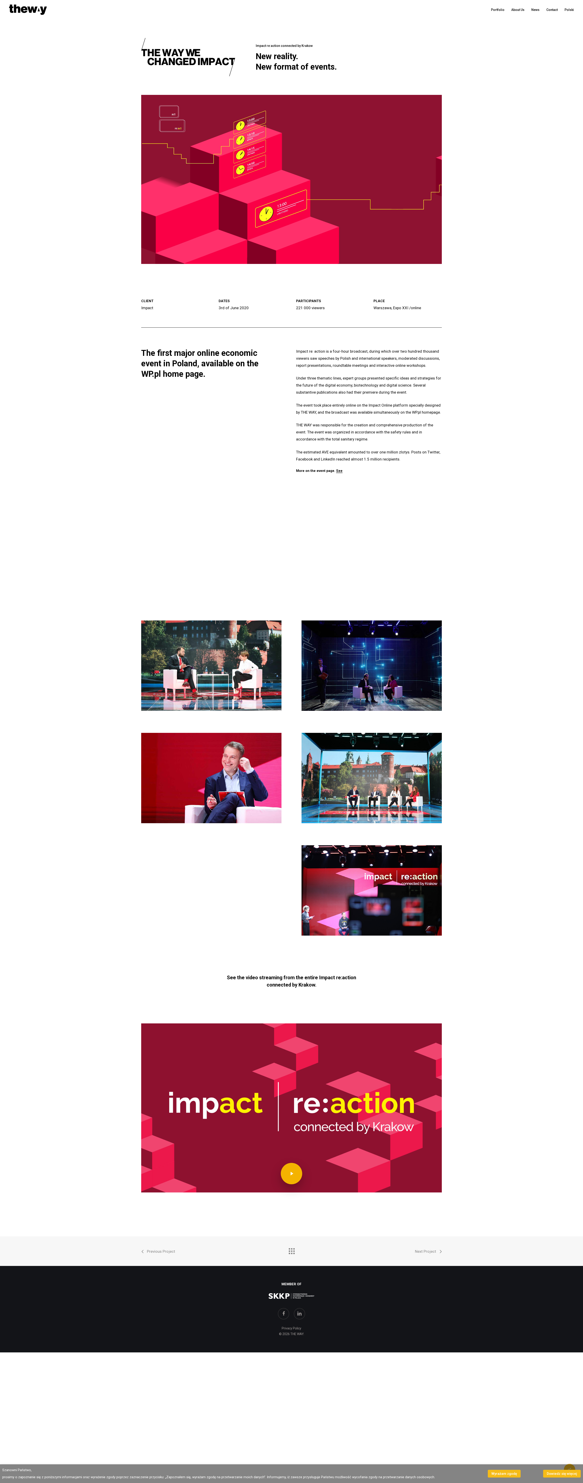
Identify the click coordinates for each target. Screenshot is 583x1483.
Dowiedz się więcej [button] (562, 1474)
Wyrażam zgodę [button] (504, 1474)
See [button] (339, 471)
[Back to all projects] (291, 1250)
